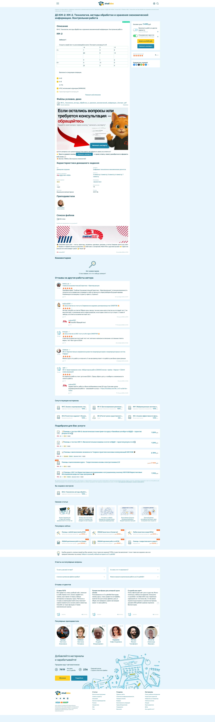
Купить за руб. (145, 41)
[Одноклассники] (144, 65)
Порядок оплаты (120, 698)
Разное (94, 702)
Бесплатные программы (98, 694)
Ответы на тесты (149, 700)
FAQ (93, 707)
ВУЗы (146, 707)
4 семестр (104, 174)
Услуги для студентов (151, 696)
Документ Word (97, 181)
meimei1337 (62, 252)
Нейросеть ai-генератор (151, 698)
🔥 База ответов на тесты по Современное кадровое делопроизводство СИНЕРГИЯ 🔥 (91, 306)
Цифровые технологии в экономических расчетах (109, 169)
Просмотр (125, 104)
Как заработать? (149, 709)
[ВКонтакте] (134, 65)
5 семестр (111, 174)
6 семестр (118, 174)
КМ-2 (58, 181)
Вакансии (119, 709)
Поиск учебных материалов (152, 694)
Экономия (95, 698)
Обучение (62, 678)
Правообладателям (121, 705)
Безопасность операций (123, 702)
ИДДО (58, 187)
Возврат (118, 700)
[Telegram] (136, 65)
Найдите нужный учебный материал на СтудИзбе (98, 554)
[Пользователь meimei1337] (58, 436)
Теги (93, 709)
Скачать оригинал (65, 104)
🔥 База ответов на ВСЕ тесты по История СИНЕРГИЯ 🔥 (81, 334)
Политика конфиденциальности (125, 696)
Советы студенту (97, 696)
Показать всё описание (93, 95)
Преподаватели (149, 705)
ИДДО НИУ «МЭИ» (65, 175)
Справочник (95, 705)
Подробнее (79, 678)
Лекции (147, 702)
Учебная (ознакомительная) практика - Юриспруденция (81, 285)
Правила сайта (120, 694)
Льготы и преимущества (98, 700)
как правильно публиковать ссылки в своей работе (131, 482)
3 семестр (96, 174)
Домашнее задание (63, 169)
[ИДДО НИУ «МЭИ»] (57, 436)
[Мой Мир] (146, 65)
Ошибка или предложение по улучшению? (67, 223)
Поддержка (119, 707)
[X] (139, 65)
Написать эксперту (84, 154)
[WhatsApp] (141, 65)
